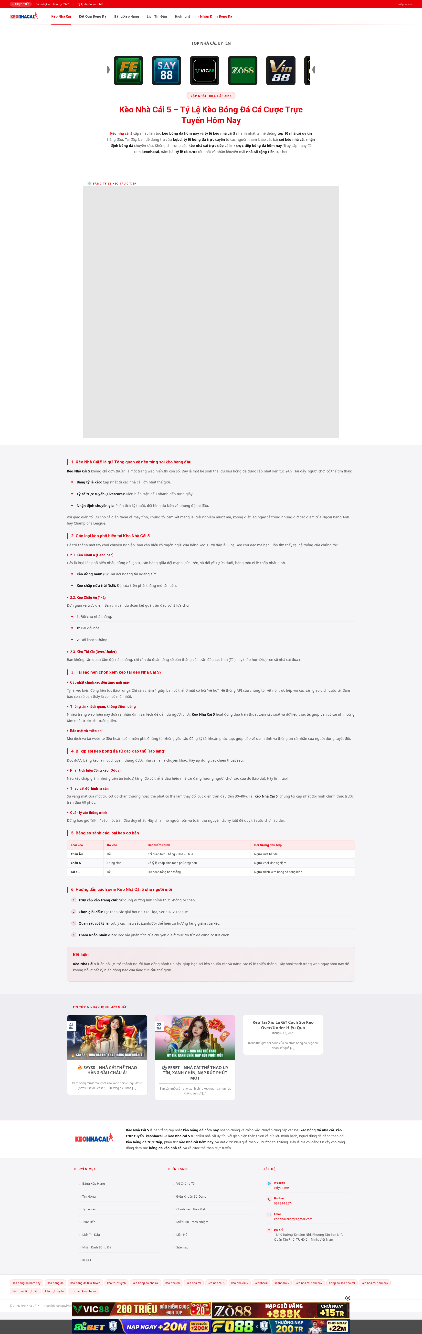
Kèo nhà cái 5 (121, 133)
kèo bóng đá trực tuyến (85, 1283)
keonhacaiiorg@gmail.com (293, 1219)
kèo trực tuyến (54, 1291)
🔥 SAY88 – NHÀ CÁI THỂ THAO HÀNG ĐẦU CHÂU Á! (107, 1070)
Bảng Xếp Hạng (126, 16)
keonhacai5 (281, 1283)
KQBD (86, 1260)
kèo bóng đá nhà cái (145, 1283)
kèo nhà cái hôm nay (309, 1283)
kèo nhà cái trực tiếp (25, 1291)
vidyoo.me (281, 1188)
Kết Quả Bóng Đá (92, 16)
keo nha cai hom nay (375, 1283)
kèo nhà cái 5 (239, 1283)
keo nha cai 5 (216, 1283)
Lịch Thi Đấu (157, 16)
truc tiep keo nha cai (83, 1291)
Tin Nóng (89, 1196)
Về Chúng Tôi (185, 1183)
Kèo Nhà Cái (61, 16)
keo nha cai (194, 1283)
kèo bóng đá (55, 1283)
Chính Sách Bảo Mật (190, 1209)
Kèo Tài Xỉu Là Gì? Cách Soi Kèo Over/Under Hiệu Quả (283, 1025)
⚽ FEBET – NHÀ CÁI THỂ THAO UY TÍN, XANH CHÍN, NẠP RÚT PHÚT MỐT (195, 1073)
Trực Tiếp (88, 1222)
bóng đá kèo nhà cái (342, 1283)
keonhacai (261, 1283)
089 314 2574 (283, 1203)
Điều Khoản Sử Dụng (191, 1196)
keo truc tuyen (116, 1283)
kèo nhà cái (172, 1283)
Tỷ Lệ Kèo (89, 1209)
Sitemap (182, 1247)
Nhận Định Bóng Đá (216, 16)
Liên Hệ (181, 1234)
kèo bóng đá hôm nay (26, 1283)
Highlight (182, 16)
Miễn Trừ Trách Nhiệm (192, 1222)
